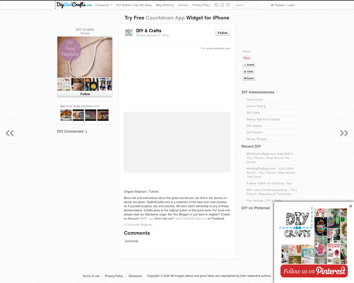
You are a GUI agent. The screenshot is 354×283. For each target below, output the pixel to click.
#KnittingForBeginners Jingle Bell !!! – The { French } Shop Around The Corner (271, 158)
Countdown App (165, 17)
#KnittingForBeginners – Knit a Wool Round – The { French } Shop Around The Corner (271, 172)
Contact (183, 5)
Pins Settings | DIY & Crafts (264, 200)
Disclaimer (135, 276)
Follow (222, 33)
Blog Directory (165, 5)
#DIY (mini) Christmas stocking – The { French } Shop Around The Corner (272, 192)
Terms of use (90, 276)
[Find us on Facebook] (216, 5)
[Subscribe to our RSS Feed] (228, 5)
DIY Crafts (85, 29)
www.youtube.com (218, 48)
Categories (102, 5)
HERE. (143, 218)
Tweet (246, 51)
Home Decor (255, 99)
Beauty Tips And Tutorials (263, 119)
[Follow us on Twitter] (222, 5)
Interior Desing (256, 106)
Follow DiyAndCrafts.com (190, 218)
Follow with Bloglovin (139, 224)
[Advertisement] (177, 81)
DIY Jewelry (254, 126)
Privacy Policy (201, 5)
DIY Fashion (255, 132)
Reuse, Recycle (257, 139)
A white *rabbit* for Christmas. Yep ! (270, 183)
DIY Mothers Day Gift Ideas (134, 5)
